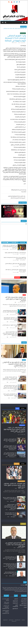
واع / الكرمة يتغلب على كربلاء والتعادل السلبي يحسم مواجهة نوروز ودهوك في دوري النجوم (9, 246)
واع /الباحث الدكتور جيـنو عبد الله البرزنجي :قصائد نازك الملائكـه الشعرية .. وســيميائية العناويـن (14, 364)
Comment (5, 242)
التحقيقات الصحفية (21, 481)
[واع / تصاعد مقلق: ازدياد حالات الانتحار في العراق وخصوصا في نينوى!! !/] (21, 512)
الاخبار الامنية (11, 620)
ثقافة (24, 295)
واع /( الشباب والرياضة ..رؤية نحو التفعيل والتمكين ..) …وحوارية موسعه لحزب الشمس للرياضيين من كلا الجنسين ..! (10, 379)
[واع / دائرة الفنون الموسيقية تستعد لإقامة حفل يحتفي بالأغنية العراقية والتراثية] (22, 317)
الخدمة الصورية (24, 601)
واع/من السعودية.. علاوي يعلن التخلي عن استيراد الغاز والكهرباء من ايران (16, 270)
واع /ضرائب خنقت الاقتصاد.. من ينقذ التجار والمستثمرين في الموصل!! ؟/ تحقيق (9, 499)
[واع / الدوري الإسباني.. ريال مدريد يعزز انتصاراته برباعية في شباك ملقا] (21, 438)
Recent (13, 242)
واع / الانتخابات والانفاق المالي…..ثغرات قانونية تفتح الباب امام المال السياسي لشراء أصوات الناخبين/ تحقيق (10, 506)
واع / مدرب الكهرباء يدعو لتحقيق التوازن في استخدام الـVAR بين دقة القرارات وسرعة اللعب (10, 447)
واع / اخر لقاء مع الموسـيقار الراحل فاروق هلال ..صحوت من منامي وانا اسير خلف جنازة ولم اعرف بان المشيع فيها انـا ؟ (10, 387)
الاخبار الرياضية (22, 425)
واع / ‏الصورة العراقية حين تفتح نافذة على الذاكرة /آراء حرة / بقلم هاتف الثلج (10, 573)
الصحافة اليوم (24, 603)
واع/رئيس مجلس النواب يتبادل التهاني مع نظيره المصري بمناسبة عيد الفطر (15, 264)
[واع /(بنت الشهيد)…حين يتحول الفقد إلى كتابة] (22, 324)
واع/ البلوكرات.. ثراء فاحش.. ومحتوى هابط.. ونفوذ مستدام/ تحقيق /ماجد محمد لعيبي (14, 485)
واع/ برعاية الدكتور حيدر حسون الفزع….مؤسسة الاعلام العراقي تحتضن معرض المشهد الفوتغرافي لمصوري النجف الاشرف (10, 333)
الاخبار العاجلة (15, 603)
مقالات (23, 540)
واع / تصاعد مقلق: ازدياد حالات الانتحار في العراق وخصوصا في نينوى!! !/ (10, 514)
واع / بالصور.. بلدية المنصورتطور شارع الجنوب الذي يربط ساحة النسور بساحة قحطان (16, 197)
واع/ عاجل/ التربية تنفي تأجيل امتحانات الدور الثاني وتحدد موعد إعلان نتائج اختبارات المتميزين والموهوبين (14, 28)
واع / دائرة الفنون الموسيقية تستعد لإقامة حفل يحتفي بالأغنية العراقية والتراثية (10, 319)
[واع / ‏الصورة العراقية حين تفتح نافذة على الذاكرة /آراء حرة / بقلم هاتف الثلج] (21, 571)
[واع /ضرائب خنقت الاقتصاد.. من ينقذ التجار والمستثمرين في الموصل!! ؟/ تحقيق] (21, 497)
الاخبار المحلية (23, 33)
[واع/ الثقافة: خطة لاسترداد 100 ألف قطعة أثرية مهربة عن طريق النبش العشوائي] (14, 280)
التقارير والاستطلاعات (15, 605)
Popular (21, 242)
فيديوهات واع (24, 599)
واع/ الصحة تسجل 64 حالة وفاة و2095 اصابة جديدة (18, 191)
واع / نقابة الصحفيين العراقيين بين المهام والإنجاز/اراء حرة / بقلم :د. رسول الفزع (15, 544)
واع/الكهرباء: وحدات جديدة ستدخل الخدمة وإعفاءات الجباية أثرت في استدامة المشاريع (15, 258)
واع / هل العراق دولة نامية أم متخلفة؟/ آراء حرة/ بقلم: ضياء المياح (9, 557)
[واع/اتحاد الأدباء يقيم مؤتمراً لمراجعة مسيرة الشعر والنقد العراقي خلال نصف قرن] (22, 310)
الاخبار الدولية (15, 601)
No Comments (5, 249)
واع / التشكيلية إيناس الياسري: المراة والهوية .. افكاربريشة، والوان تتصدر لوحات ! (10, 395)
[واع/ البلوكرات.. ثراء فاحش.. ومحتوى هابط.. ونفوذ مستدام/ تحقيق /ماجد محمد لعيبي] (14, 466)
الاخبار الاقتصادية (17, 620)
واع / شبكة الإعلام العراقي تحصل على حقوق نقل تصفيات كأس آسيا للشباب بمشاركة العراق (10, 454)
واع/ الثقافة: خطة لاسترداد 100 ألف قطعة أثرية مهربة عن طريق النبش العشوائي (15, 299)
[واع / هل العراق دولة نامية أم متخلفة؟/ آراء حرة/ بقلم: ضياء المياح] (21, 556)
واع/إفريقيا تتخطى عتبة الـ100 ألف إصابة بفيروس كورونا (15, 252)
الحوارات (24, 360)
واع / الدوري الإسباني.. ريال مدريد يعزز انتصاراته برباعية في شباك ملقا (10, 439)
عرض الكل (23, 277)
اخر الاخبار (16, 599)
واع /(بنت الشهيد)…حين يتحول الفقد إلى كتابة (9, 325)
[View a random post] (2, 22)
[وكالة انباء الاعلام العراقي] (25, 22)
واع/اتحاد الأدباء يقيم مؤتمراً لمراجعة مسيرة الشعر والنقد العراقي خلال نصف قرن (10, 312)
